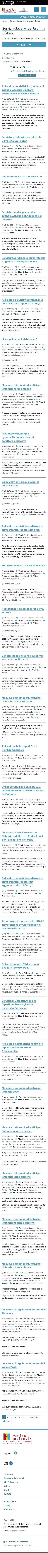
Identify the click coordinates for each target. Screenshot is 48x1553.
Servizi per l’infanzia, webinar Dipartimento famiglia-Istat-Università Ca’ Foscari (19, 1004)
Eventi (6, 1490)
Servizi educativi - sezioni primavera (23, 565)
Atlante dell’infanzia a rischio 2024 (22, 176)
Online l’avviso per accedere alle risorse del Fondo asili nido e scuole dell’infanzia (23, 790)
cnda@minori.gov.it (17, 1531)
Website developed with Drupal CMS (17, 1546)
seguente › (34, 1417)
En (39, 2)
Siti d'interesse (10, 1482)
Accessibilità (9, 1501)
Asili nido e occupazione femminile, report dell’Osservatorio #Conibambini (22, 1047)
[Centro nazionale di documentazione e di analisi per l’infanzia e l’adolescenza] (9, 10)
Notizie (6, 1486)
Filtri (22, 44)
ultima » (6, 1421)
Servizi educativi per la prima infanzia (28, 71)
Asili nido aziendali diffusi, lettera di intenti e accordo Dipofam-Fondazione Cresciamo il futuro (23, 90)
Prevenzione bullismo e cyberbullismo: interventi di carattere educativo (18, 437)
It (44, 2)
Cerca (36, 9)
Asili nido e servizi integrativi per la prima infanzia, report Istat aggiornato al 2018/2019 (22, 882)
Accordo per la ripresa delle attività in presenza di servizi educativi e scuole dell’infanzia (23, 925)
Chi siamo (8, 1474)
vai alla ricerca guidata (32, 17)
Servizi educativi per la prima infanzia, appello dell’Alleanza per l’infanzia (22, 216)
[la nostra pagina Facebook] (16, 1453)
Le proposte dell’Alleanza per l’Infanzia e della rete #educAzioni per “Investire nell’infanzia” (22, 836)
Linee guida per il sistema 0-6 (19, 339)
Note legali (8, 1509)
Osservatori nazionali (13, 1478)
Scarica (7, 360)
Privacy (6, 1505)
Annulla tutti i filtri (28, 75)
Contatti (7, 1494)
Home (4, 21)
